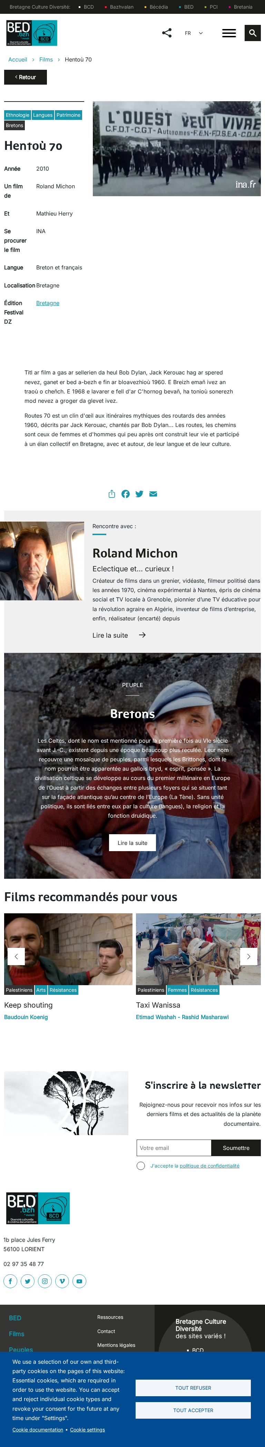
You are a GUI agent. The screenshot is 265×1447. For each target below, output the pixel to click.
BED (189, 7)
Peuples (21, 1349)
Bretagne (47, 302)
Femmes (177, 990)
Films (46, 59)
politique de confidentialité (209, 1166)
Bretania (243, 7)
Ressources (110, 1317)
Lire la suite (110, 635)
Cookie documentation (37, 1429)
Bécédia (159, 7)
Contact (106, 1331)
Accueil (17, 59)
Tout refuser (193, 1388)
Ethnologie (17, 115)
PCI (214, 7)
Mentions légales (116, 1345)
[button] (16, 956)
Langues (42, 115)
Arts (41, 990)
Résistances (63, 990)
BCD (89, 7)
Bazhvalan (122, 7)
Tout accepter (193, 1410)
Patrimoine (68, 115)
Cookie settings (87, 1429)
